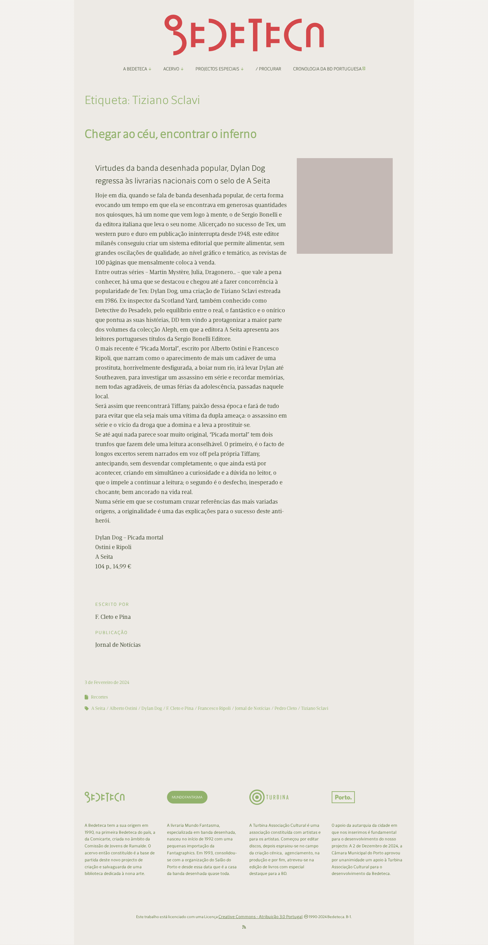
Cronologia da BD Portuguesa (328, 69)
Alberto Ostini (123, 708)
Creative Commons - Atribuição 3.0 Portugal (260, 916)
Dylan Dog (151, 708)
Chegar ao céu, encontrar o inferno (171, 134)
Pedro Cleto (286, 708)
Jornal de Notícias (252, 708)
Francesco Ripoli (214, 708)
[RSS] (244, 927)
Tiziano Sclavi (314, 708)
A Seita (98, 708)
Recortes (99, 697)
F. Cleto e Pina (180, 708)
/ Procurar (268, 69)
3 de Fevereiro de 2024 (107, 682)
